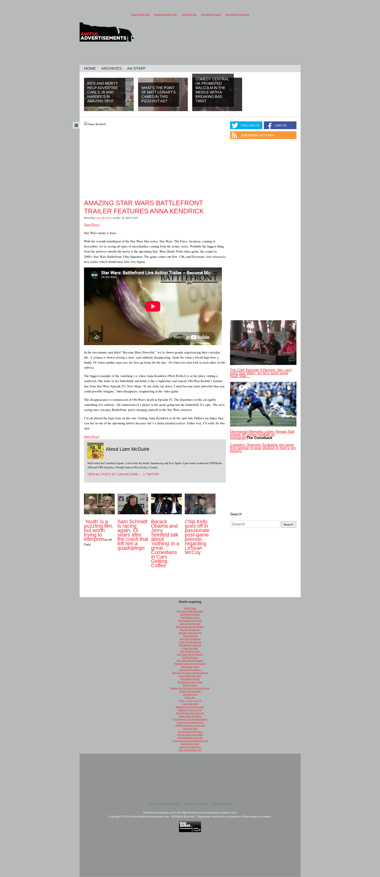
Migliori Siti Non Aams (190, 691)
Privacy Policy (196, 804)
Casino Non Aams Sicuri (190, 746)
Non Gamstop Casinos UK (237, 14)
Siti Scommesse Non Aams (190, 731)
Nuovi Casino (190, 608)
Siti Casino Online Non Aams (190, 611)
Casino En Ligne (190, 635)
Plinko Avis (190, 697)
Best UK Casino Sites (190, 651)
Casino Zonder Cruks (140, 14)
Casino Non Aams (190, 648)
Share (87, 224)
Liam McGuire (103, 218)
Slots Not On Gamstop (190, 638)
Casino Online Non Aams (190, 675)
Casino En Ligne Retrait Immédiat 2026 (190, 740)
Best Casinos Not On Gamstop (190, 626)
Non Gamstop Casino (190, 617)
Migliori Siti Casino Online (190, 681)
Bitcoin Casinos (190, 685)
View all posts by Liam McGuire (114, 474)
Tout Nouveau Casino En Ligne (190, 712)
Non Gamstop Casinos (211, 14)
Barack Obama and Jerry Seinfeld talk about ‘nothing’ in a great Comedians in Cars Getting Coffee (165, 543)
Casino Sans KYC (190, 703)
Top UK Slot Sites (190, 657)
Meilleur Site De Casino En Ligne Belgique (190, 688)
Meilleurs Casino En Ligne (190, 709)
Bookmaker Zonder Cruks (165, 14)
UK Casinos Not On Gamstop (190, 654)
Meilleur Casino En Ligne (190, 632)
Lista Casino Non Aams (190, 623)
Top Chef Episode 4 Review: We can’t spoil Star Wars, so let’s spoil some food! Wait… (261, 373)
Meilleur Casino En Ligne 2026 (190, 706)
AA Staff (136, 68)
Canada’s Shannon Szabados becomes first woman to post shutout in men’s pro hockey (263, 448)
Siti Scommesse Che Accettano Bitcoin (190, 719)
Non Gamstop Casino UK (190, 644)
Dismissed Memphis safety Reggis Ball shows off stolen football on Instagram (262, 435)
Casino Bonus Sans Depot (190, 716)
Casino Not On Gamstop (190, 641)
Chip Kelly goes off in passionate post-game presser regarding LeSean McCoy (197, 537)
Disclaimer (222, 804)
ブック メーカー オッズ (190, 700)
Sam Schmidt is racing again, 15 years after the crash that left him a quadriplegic (132, 535)
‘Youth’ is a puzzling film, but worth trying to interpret (98, 530)
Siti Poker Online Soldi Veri (190, 737)
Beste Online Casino (190, 666)
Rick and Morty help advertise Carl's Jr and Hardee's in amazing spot (102, 92)
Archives (111, 68)
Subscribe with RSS (257, 135)
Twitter (152, 474)
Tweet (95, 224)
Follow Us (250, 125)
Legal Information (164, 804)
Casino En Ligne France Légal (190, 722)
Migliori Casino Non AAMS (190, 734)
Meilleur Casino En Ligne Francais (190, 663)
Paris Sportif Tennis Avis (190, 749)
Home (90, 68)
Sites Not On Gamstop (190, 629)
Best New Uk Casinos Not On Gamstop (190, 672)
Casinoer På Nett (189, 14)
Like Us (281, 125)
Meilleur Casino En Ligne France (190, 725)
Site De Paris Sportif (190, 743)
